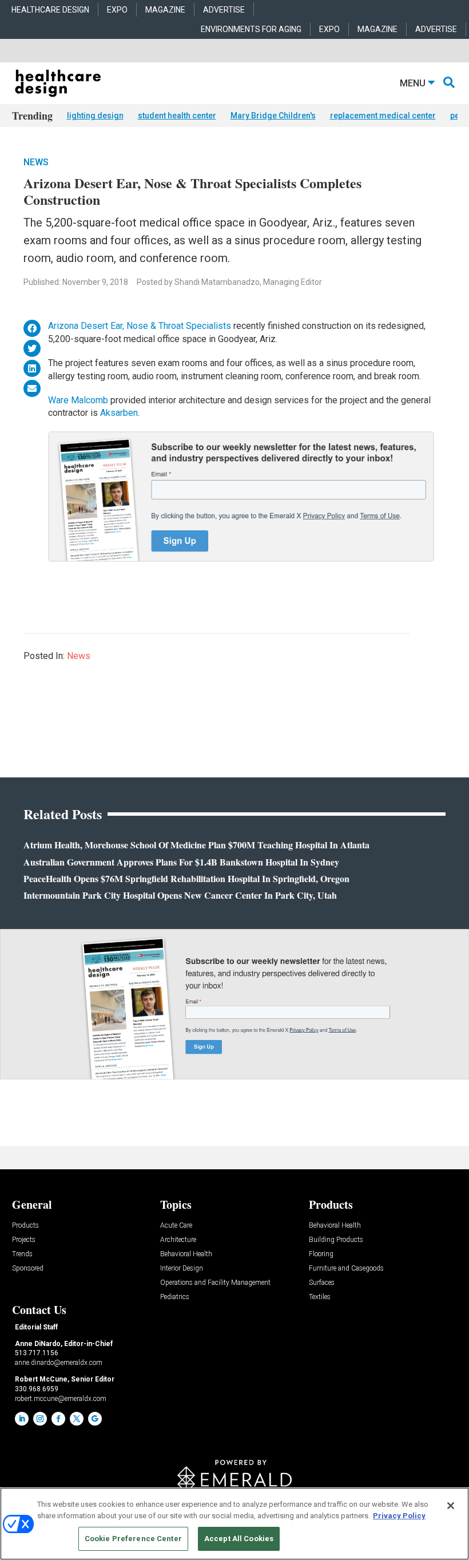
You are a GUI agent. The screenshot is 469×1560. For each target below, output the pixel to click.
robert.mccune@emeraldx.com (60, 1399)
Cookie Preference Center (133, 1538)
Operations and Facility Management (215, 1283)
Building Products (336, 1240)
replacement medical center (383, 115)
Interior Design (181, 1268)
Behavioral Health (186, 1254)
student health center (177, 115)
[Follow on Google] (95, 1419)
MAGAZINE (165, 10)
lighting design (95, 115)
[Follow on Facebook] (58, 1419)
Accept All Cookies (238, 1538)
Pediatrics (174, 1297)
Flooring (321, 1254)
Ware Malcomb (78, 400)
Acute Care (176, 1225)
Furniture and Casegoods (346, 1268)
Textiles (320, 1297)
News (36, 162)
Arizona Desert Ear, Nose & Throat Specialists (139, 325)
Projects (23, 1240)
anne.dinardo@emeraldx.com (58, 1363)
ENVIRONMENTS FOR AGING (251, 29)
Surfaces (322, 1283)
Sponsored (27, 1268)
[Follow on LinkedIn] (22, 1419)
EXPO (117, 10)
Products (25, 1225)
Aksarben (119, 412)
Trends (22, 1254)
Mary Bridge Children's (273, 115)
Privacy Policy (399, 1515)
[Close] (450, 1505)
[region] (234, 1523)
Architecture (178, 1240)
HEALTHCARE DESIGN (50, 10)
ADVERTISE (224, 10)
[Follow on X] (77, 1419)
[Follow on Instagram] (40, 1419)
